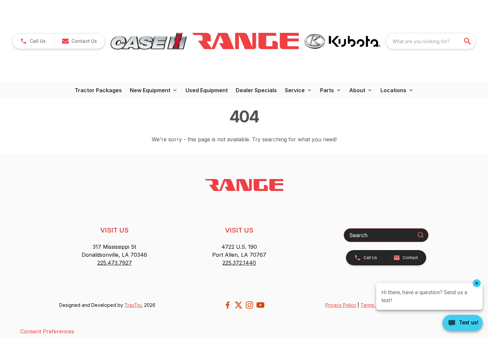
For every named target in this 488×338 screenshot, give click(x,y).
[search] (468, 41)
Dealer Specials (256, 90)
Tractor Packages (98, 90)
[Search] (421, 235)
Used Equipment (207, 90)
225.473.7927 (114, 262)
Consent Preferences (47, 331)
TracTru (132, 305)
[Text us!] (462, 323)
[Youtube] (260, 305)
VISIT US (114, 230)
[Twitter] (238, 305)
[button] (33, 41)
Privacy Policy (340, 305)
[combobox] (431, 41)
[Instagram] (249, 305)
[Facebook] (227, 305)
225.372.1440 (239, 262)
